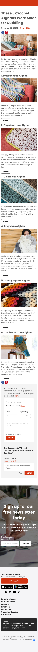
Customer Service (9, 612)
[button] (2, 32)
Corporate (6, 614)
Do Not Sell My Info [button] (23, 638)
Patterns (5, 604)
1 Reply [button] (20, 473)
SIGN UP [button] (26, 544)
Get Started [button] (14, 581)
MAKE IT (6, 120)
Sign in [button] (22, 406)
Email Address (25, 412)
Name (8, 411)
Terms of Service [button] (29, 636)
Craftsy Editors (25, 28)
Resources (6, 609)
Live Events (6, 607)
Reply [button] (29, 473)
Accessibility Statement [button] (9, 640)
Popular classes (8, 599)
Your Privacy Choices (26, 640)
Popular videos (8, 601)
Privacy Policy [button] (10, 638)
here (17, 396)
